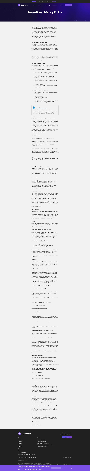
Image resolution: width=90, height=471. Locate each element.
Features (20, 441)
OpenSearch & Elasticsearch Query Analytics (46, 444)
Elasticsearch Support (41, 440)
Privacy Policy (69, 464)
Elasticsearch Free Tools (23, 452)
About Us (20, 444)
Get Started (20, 440)
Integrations (20, 443)
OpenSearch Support (41, 441)
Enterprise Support (47, 5)
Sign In (62, 5)
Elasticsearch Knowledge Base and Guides (26, 454)
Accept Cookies (56, 467)
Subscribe (67, 437)
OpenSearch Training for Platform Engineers (27, 457)
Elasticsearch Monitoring (42, 446)
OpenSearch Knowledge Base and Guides (26, 455)
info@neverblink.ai (35, 421)
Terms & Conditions (61, 464)
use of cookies (36, 468)
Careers (19, 446)
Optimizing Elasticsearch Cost (43, 443)
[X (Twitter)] (68, 457)
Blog (19, 451)
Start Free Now (68, 4)
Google (41, 226)
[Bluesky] (71, 457)
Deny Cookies (67, 467)
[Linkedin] (66, 457)
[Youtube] (63, 457)
